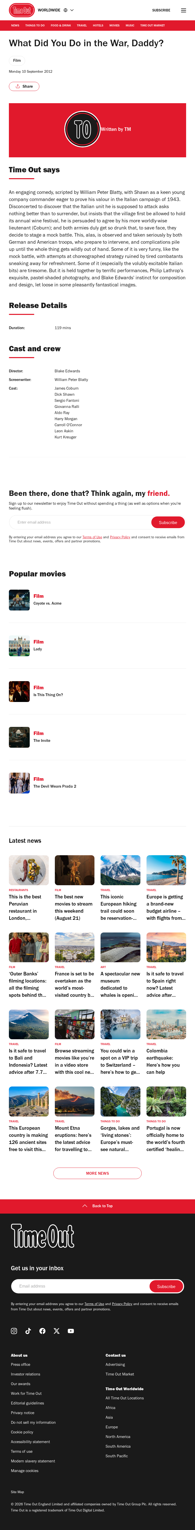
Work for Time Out (26, 1394)
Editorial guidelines (27, 1404)
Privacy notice (22, 1413)
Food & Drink (61, 25)
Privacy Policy (120, 538)
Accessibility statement (30, 1442)
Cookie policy (22, 1433)
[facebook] (42, 1331)
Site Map (17, 1492)
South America (118, 1447)
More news (97, 1174)
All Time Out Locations (125, 1399)
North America (118, 1437)
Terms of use (21, 1452)
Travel (82, 25)
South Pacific (117, 1457)
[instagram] (14, 1331)
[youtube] (71, 1331)
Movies (114, 25)
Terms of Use (92, 538)
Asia (109, 1418)
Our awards (20, 1384)
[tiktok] (28, 1331)
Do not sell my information (33, 1423)
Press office (20, 1365)
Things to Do (35, 25)
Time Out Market (152, 25)
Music (130, 25)
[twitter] (57, 1331)
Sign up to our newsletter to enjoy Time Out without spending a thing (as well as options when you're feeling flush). (95, 506)
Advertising (115, 1365)
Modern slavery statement (33, 1462)
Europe (112, 1428)
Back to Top (102, 1206)
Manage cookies (24, 1471)
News (15, 25)
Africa (110, 1408)
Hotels (98, 25)
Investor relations (25, 1375)
